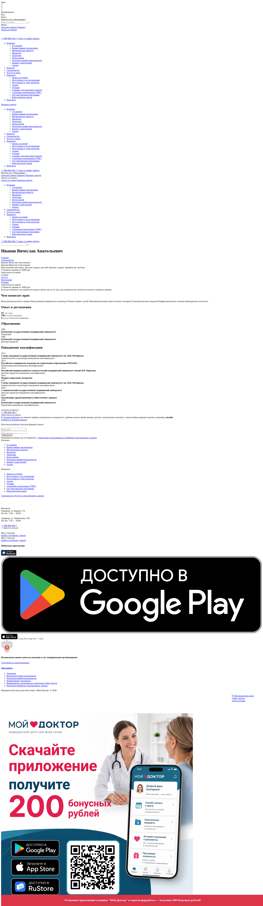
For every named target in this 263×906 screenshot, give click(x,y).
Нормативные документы (19, 681)
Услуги (4, 277)
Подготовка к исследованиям (26, 80)
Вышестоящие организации (25, 48)
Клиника (11, 43)
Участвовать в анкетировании (15, 663)
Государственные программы (25, 95)
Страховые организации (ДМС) (27, 92)
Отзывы (16, 87)
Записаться (7, 435)
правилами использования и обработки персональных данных (67, 438)
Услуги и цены (13, 73)
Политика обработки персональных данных (27, 686)
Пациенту (11, 75)
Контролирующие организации (21, 676)
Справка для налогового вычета (27, 90)
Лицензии (17, 55)
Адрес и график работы (28, 38)
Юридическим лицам (22, 97)
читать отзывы (238, 701)
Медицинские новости (22, 50)
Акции (15, 65)
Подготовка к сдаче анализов (25, 82)
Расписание (6, 280)
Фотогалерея (18, 58)
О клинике (17, 45)
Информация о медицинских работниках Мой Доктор (32, 683)
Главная (4, 257)
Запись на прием (9, 30)
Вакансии (16, 53)
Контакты (11, 100)
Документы (7, 668)
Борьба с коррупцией (22, 63)
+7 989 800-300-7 (9, 38)
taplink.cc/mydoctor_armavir (13, 535)
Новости (11, 68)
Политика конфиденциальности (27, 60)
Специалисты (13, 70)
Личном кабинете (11, 417)
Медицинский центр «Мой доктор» (243, 697)
